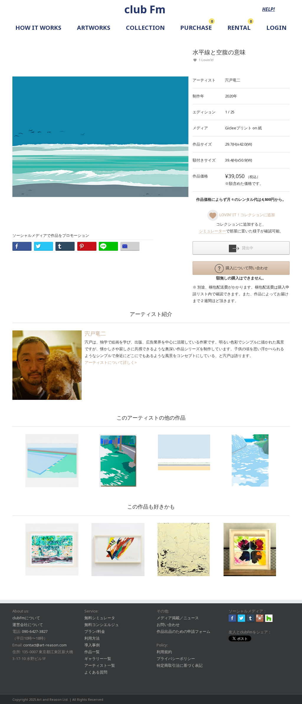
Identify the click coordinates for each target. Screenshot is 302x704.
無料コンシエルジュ (101, 624)
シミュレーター (212, 231)
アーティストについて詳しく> (111, 362)
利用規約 (164, 651)
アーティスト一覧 (99, 665)
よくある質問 (95, 672)
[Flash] (250, 549)
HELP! (268, 9)
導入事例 (92, 645)
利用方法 (92, 638)
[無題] (51, 549)
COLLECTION (145, 27)
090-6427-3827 (34, 631)
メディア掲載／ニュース (178, 617)
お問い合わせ (168, 624)
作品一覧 (92, 651)
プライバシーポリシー (176, 658)
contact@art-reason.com (45, 645)
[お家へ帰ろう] (51, 460)
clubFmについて (26, 617)
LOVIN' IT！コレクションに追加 (247, 214)
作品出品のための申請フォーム (183, 631)
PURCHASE (196, 27)
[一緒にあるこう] (184, 452)
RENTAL (239, 27)
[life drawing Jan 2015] (118, 549)
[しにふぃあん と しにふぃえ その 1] (184, 549)
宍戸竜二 (232, 80)
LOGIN (276, 27)
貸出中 (246, 247)
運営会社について (27, 624)
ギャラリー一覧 (97, 658)
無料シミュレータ (99, 617)
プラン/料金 (94, 631)
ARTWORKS (93, 27)
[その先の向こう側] (118, 460)
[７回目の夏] (250, 460)
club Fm (144, 9)
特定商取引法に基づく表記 (180, 665)
